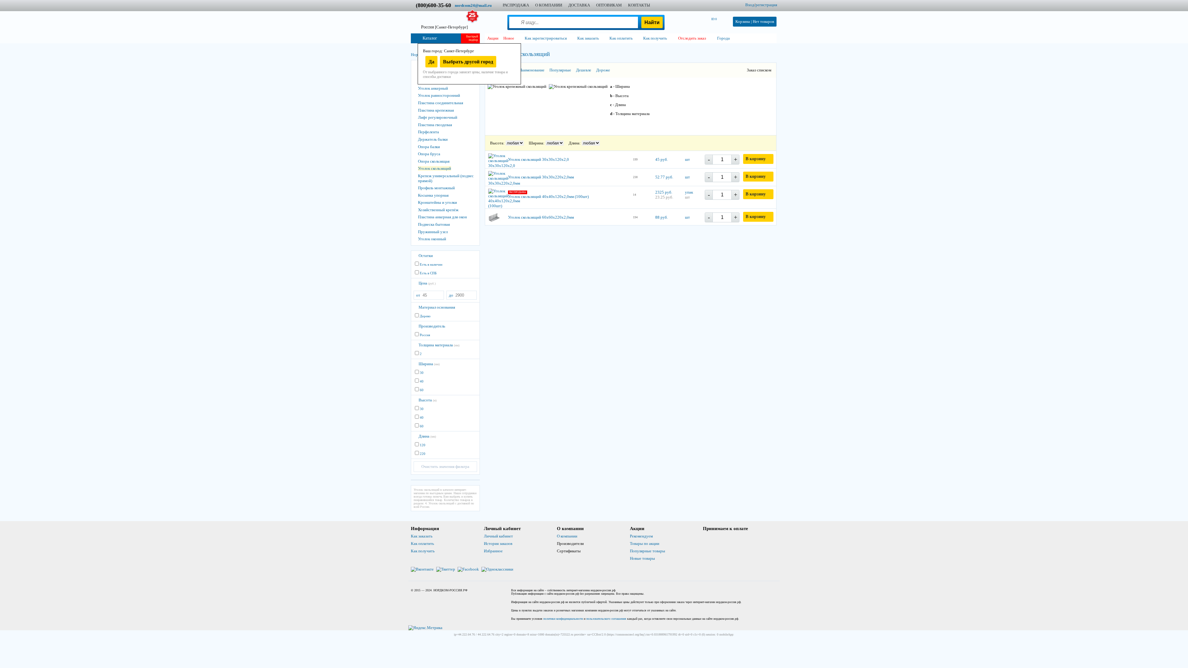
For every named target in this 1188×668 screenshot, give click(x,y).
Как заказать (422, 536)
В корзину (756, 158)
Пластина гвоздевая (435, 124)
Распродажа (516, 5)
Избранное (493, 551)
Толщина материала (439, 345)
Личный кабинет (498, 536)
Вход (749, 4)
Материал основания (437, 307)
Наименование (531, 70)
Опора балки (429, 146)
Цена (427, 283)
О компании (567, 536)
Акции (492, 38)
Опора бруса (429, 154)
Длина (427, 436)
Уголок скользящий (434, 168)
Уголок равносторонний (439, 95)
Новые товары (642, 558)
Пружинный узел (433, 231)
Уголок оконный (432, 239)
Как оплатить (422, 543)
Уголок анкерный (433, 88)
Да (431, 61)
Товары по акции (644, 543)
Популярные (560, 70)
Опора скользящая (434, 161)
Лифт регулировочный (437, 117)
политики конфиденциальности (563, 618)
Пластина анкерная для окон (442, 217)
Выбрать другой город (468, 61)
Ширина (429, 364)
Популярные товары (647, 551)
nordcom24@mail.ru (473, 5)
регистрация (766, 4)
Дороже (603, 70)
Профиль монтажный (436, 188)
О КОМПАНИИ (548, 5)
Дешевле (583, 70)
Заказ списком (759, 70)
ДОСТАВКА (579, 5)
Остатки (426, 255)
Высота (428, 400)
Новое (508, 38)
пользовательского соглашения (606, 618)
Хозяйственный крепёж (438, 210)
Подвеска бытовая (434, 224)
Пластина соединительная (440, 103)
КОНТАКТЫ (639, 5)
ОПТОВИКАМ (609, 5)
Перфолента (428, 132)
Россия (444, 27)
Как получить (423, 551)
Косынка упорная (433, 195)
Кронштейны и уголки (437, 202)
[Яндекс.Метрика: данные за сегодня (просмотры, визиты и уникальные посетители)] (425, 627)
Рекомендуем (641, 536)
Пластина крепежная (436, 110)
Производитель (432, 326)
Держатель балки (433, 139)
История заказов (498, 543)
